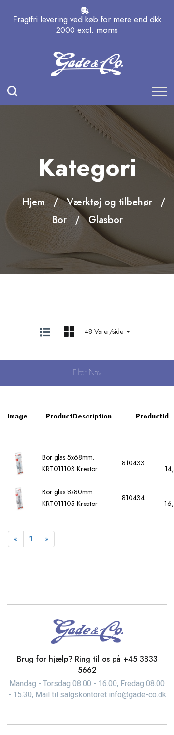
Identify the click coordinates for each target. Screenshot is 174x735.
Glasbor (105, 220)
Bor (59, 220)
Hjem (33, 202)
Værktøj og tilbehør (109, 202)
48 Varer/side (105, 331)
